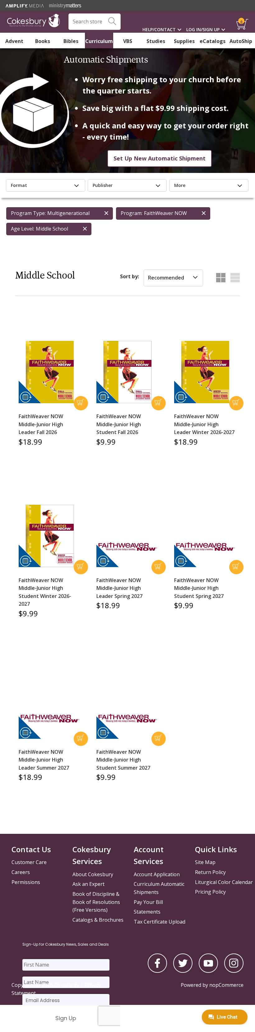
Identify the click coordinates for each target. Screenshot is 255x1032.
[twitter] (182, 971)
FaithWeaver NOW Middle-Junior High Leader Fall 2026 (41, 424)
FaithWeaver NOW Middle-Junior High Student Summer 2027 (123, 759)
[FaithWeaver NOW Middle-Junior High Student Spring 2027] (205, 544)
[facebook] (157, 971)
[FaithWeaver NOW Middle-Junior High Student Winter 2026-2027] (50, 536)
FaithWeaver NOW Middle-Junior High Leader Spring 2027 (119, 588)
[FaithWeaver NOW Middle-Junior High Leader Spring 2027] (127, 544)
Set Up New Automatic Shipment (160, 158)
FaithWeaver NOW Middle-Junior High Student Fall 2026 (118, 424)
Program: (131, 213)
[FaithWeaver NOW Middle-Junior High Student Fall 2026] (127, 372)
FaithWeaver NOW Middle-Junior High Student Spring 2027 (199, 588)
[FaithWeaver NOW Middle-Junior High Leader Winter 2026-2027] (205, 372)
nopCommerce (226, 985)
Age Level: (22, 228)
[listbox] (173, 278)
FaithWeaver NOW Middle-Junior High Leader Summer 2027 (44, 759)
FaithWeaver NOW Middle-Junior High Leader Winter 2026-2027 (204, 424)
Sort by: (129, 276)
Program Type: (28, 213)
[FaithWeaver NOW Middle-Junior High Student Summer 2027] (127, 716)
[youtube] (208, 971)
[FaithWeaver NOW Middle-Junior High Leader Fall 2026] (50, 372)
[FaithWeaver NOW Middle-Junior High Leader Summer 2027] (50, 716)
